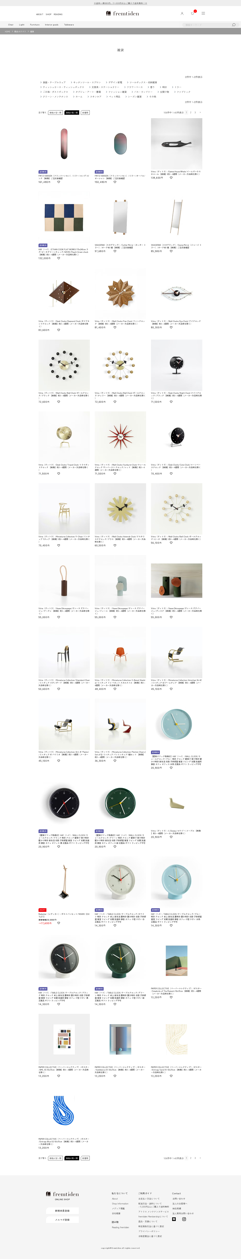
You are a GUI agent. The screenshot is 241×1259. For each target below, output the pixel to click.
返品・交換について (148, 1221)
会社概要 (116, 1213)
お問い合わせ (178, 1198)
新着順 (85, 112)
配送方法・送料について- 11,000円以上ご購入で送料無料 (153, 1205)
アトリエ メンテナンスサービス (153, 1211)
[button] (200, 112)
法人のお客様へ (179, 1203)
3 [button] (195, 112)
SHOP (48, 14)
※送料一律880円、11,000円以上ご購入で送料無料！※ (120, 3)
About (115, 1198)
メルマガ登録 (62, 1219)
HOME (7, 31)
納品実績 (176, 1208)
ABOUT (39, 14)
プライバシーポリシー (149, 1231)
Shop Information (120, 1203)
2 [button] (190, 112)
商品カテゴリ (20, 31)
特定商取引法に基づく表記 (151, 1226)
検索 (233, 25)
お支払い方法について (149, 1198)
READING (58, 14)
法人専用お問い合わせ (183, 1213)
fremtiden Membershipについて (153, 1216)
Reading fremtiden (120, 1227)
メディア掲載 (118, 1208)
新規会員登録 (62, 1210)
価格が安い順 (55, 112)
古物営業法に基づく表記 (150, 1236)
